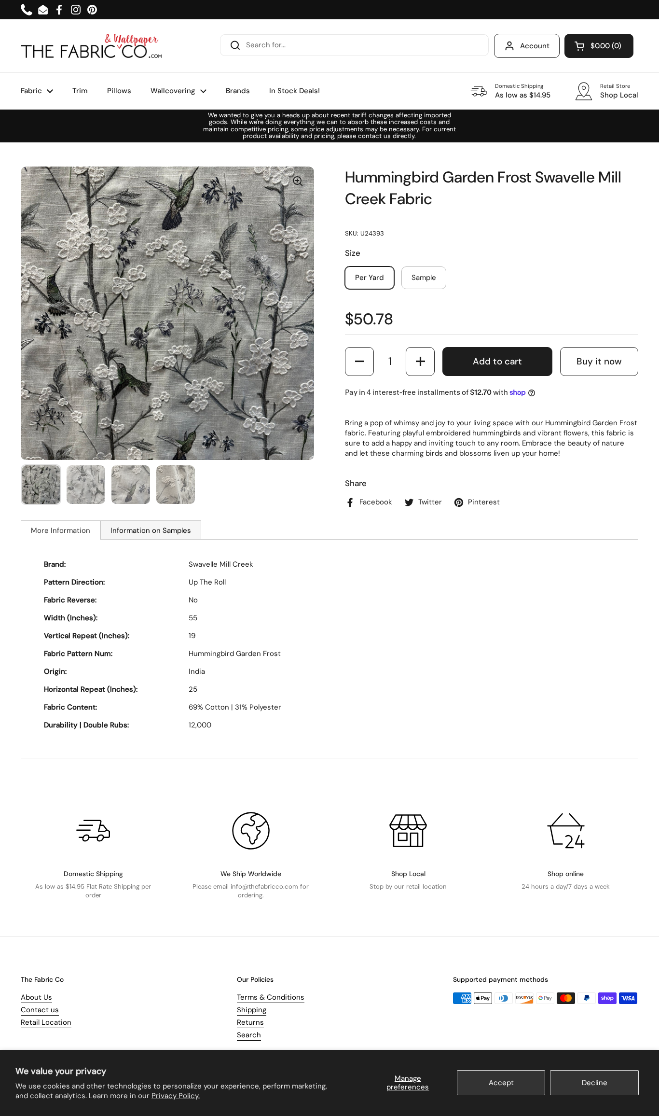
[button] (598, 46)
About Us (36, 997)
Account (534, 46)
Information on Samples (150, 530)
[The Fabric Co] (91, 46)
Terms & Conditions (270, 997)
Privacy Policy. (175, 1096)
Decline (594, 1083)
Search (249, 1035)
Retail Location (46, 1022)
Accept (501, 1083)
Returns (250, 1022)
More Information (60, 530)
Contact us (40, 1010)
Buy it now (599, 361)
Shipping (251, 1010)
